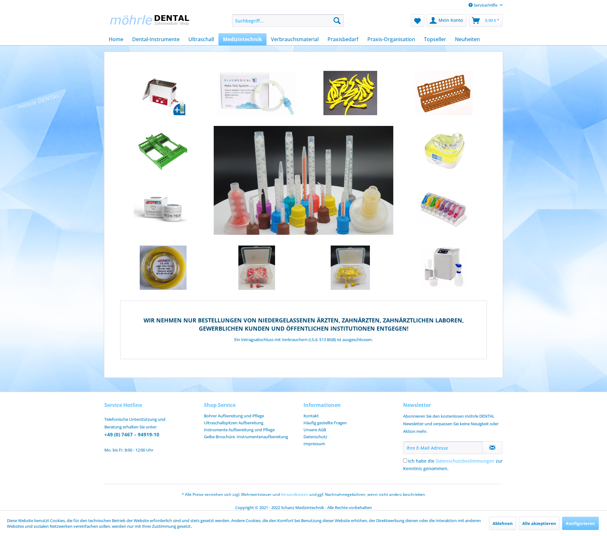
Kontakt (311, 416)
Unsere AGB (315, 430)
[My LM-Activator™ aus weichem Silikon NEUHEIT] (444, 151)
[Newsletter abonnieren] (492, 447)
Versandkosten (294, 494)
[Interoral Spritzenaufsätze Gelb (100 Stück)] (350, 93)
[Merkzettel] (417, 20)
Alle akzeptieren (539, 523)
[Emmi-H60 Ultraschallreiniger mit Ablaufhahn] (163, 93)
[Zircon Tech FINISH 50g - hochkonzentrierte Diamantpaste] (163, 209)
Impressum (314, 443)
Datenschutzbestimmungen (465, 461)
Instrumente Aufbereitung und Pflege (239, 430)
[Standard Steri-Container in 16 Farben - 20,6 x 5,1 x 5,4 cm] (444, 93)
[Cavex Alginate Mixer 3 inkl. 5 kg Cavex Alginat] (444, 268)
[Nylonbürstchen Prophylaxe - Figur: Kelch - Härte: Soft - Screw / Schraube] (257, 268)
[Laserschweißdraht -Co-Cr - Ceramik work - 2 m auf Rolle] (163, 268)
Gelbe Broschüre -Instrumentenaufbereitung (246, 436)
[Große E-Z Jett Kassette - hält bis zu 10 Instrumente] (163, 151)
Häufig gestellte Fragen (325, 423)
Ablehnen (503, 523)
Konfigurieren (580, 523)
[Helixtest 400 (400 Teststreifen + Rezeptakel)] (257, 93)
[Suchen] (337, 20)
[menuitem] (288, 20)
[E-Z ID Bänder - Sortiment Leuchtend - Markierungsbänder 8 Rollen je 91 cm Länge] (444, 209)
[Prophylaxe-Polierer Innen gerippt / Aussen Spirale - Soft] (350, 268)
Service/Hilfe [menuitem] (485, 5)
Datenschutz (315, 436)
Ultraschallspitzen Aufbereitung (233, 423)
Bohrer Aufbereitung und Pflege (234, 416)
